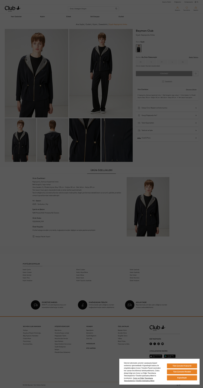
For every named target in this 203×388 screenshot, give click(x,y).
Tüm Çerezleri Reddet (182, 372)
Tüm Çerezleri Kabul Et (182, 366)
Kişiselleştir (182, 378)
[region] (159, 372)
